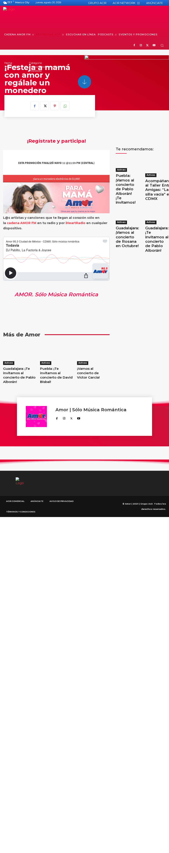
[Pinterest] (54, 106)
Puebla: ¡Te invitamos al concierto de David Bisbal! (56, 375)
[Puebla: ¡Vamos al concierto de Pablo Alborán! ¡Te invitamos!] (126, 165)
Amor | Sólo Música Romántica (91, 410)
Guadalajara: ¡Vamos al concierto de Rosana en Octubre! (127, 237)
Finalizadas (35, 71)
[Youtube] (154, 45)
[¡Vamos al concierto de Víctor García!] (93, 353)
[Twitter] (147, 45)
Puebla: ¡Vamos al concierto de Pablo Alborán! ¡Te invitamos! (126, 189)
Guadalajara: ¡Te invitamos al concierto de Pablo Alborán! (19, 375)
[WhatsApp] (65, 106)
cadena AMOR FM (21, 223)
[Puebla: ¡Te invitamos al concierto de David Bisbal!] (56, 353)
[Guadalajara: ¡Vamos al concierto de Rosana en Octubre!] (127, 216)
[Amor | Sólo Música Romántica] (38, 416)
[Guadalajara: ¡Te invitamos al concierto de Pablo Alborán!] (19, 353)
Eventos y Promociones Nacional (47, 67)
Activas (8, 362)
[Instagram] (141, 45)
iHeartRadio (75, 223)
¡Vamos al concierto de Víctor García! (88, 372)
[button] (162, 45)
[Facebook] (134, 45)
